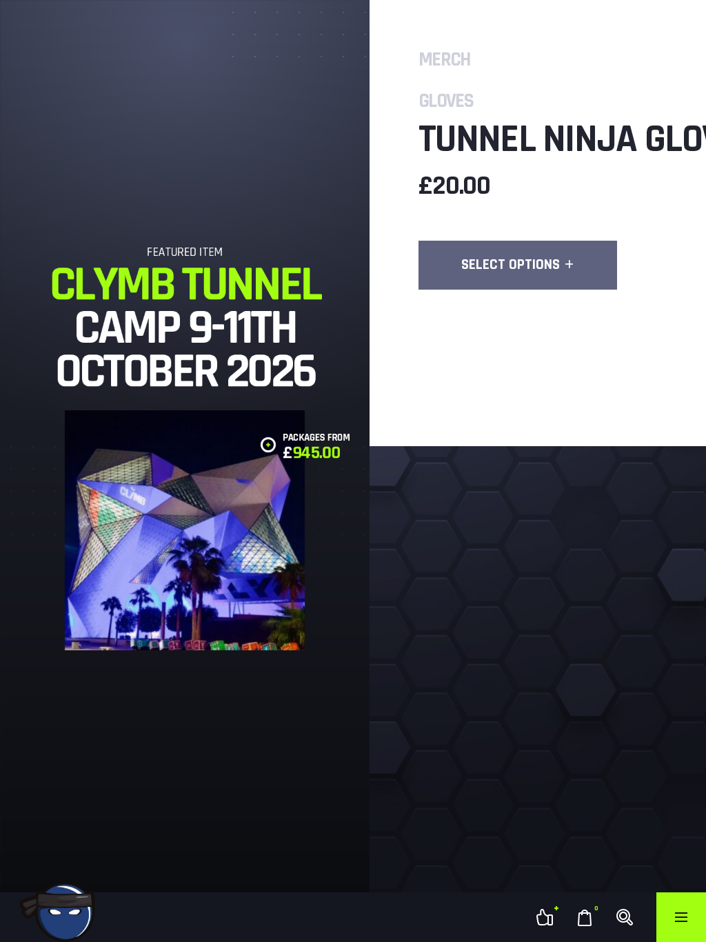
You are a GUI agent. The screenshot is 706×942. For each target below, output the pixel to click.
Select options (510, 264)
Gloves (445, 101)
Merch (444, 60)
